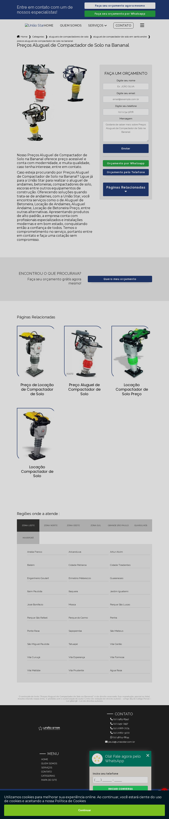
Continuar (84, 810)
